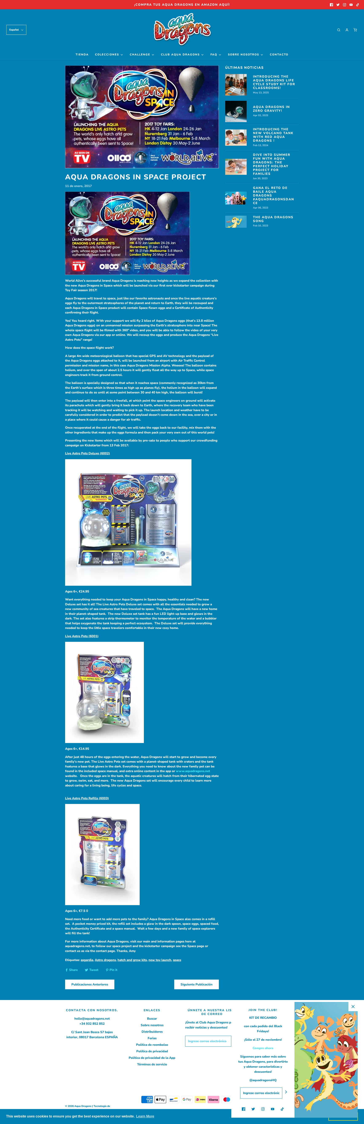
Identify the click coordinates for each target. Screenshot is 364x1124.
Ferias (152, 1038)
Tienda (82, 55)
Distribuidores (152, 1032)
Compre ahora (263, 1048)
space (177, 960)
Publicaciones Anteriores (89, 984)
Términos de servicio (152, 1064)
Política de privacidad (152, 1051)
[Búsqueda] (338, 30)
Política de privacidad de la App (152, 1058)
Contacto (279, 55)
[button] (16, 30)
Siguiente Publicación (197, 984)
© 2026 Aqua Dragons (78, 1106)
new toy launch (160, 960)
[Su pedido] (355, 30)
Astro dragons (105, 960)
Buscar (152, 1018)
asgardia (87, 960)
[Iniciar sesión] (346, 30)
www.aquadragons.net (193, 771)
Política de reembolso (152, 1045)
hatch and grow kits (132, 960)
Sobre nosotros (152, 1025)
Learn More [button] (145, 1116)
